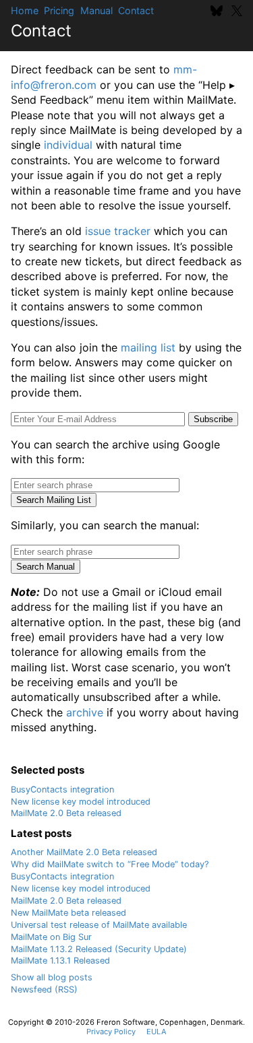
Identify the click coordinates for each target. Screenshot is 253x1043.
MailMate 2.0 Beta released (66, 813)
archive (84, 712)
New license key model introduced (80, 802)
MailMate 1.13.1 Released (60, 960)
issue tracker (117, 231)
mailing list (148, 347)
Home (24, 10)
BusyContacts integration (62, 789)
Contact (136, 10)
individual (68, 145)
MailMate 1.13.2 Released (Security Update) (99, 949)
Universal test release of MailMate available (99, 925)
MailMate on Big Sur (51, 937)
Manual (96, 10)
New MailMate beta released (68, 913)
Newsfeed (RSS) (44, 989)
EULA (156, 1031)
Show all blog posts (51, 977)
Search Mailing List (53, 500)
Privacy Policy (111, 1031)
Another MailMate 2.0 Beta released (84, 852)
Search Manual (45, 567)
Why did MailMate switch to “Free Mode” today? (109, 864)
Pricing (59, 10)
